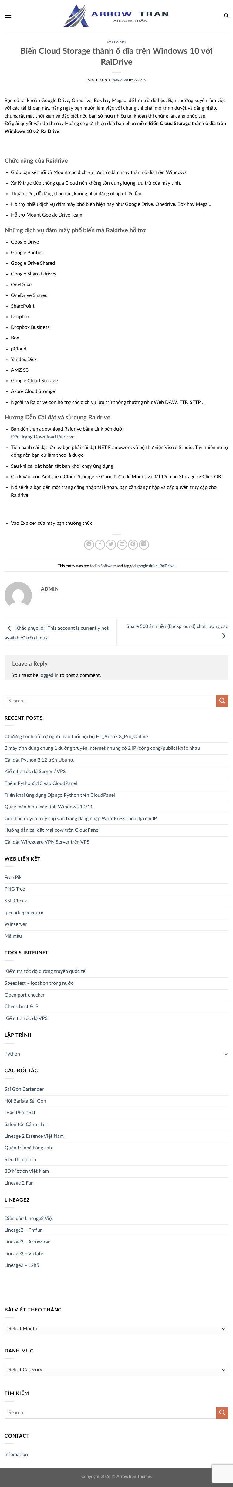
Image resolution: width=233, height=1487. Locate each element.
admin (140, 80)
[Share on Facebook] (100, 545)
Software (116, 42)
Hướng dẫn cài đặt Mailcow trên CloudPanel (52, 830)
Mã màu (13, 936)
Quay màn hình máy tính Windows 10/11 (49, 806)
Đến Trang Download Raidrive (42, 437)
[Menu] (8, 15)
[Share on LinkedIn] (144, 545)
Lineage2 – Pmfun (24, 1230)
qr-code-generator (24, 912)
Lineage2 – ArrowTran (28, 1242)
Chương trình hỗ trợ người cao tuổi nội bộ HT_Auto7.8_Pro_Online (76, 736)
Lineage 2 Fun (19, 1183)
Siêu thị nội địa (20, 1159)
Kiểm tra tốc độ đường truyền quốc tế (45, 971)
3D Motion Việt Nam (27, 1171)
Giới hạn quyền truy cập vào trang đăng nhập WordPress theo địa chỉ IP (81, 818)
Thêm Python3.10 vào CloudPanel (41, 783)
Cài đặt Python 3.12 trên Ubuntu (40, 760)
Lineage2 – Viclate (24, 1253)
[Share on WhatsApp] (89, 545)
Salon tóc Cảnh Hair (26, 1124)
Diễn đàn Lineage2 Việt (29, 1218)
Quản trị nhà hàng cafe (29, 1147)
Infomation (16, 1454)
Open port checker (25, 995)
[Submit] (222, 701)
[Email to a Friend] (122, 545)
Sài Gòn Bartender (24, 1089)
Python (12, 1054)
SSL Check (16, 901)
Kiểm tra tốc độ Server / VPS (35, 771)
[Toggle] (226, 1054)
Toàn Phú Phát (20, 1112)
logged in (49, 675)
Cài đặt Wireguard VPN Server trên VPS (47, 842)
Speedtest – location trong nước (39, 983)
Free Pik (13, 877)
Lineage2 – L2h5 (22, 1265)
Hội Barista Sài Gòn (25, 1101)
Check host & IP (22, 1006)
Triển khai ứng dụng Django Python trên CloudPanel (60, 795)
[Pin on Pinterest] (133, 545)
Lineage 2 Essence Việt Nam (34, 1136)
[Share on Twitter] (111, 545)
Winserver (16, 924)
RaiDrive (167, 566)
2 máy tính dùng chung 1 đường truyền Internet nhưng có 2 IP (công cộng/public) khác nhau (102, 748)
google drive (147, 566)
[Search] (226, 16)
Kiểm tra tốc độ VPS (26, 1018)
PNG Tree (15, 889)
